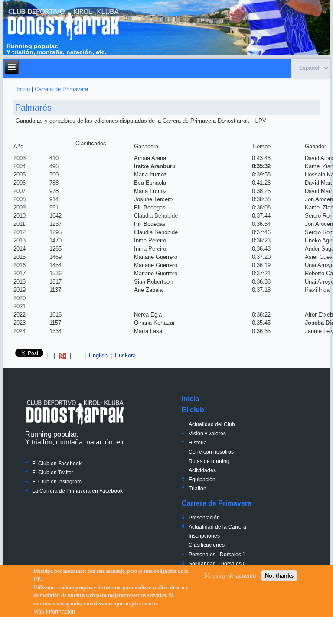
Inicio (23, 89)
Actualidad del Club (212, 424)
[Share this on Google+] (62, 355)
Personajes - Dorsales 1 (217, 555)
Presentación (204, 518)
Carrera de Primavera (61, 89)
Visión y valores (207, 434)
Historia (198, 443)
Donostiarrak (75, 412)
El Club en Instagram (57, 482)
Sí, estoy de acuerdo (229, 575)
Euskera (125, 355)
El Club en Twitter (52, 473)
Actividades (202, 470)
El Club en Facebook (57, 463)
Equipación (202, 480)
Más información (54, 611)
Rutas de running (209, 461)
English (98, 355)
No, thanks (279, 575)
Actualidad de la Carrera (217, 527)
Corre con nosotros (211, 452)
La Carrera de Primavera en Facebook (77, 491)
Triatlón (197, 489)
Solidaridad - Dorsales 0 (217, 564)
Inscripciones (204, 536)
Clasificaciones (207, 545)
